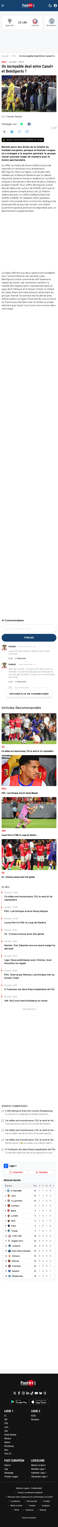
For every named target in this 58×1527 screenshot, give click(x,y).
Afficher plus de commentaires (29, 694)
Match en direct (16, 1505)
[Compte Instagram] (23, 1393)
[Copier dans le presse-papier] (19, 131)
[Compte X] (14, 1393)
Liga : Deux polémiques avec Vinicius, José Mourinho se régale (28, 962)
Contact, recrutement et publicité (30, 1492)
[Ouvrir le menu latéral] (2, 5)
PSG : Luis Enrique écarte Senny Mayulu (26, 911)
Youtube (32, 1505)
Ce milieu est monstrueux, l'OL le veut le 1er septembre (28, 898)
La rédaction (15, 1501)
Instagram (46, 1505)
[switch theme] (50, 5)
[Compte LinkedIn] (27, 1393)
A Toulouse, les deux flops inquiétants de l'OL (29, 989)
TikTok (16, 1510)
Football (47, 1501)
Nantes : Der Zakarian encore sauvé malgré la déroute (29, 947)
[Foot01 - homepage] (29, 5)
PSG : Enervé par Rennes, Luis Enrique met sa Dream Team (29, 976)
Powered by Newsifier (29, 1518)
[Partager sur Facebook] (29, 124)
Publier (29, 637)
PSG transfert (32, 1501)
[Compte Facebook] (19, 1393)
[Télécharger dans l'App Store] (39, 1402)
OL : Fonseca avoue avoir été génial (24, 934)
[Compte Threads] (45, 1393)
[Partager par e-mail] (27, 131)
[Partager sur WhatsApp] (21, 124)
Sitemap (43, 1510)
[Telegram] (12, 131)
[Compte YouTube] (36, 1393)
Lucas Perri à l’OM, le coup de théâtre (25, 922)
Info (4, 62)
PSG (4, 788)
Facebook (29, 1510)
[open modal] (55, 5)
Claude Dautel (14, 116)
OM (4, 830)
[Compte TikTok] (32, 1393)
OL (3, 747)
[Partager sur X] (4, 131)
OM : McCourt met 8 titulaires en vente (25, 1000)
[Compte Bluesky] (40, 1393)
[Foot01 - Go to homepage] (29, 1383)
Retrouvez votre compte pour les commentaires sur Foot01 (30, 1497)
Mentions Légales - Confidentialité (29, 1488)
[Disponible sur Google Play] (19, 1402)
